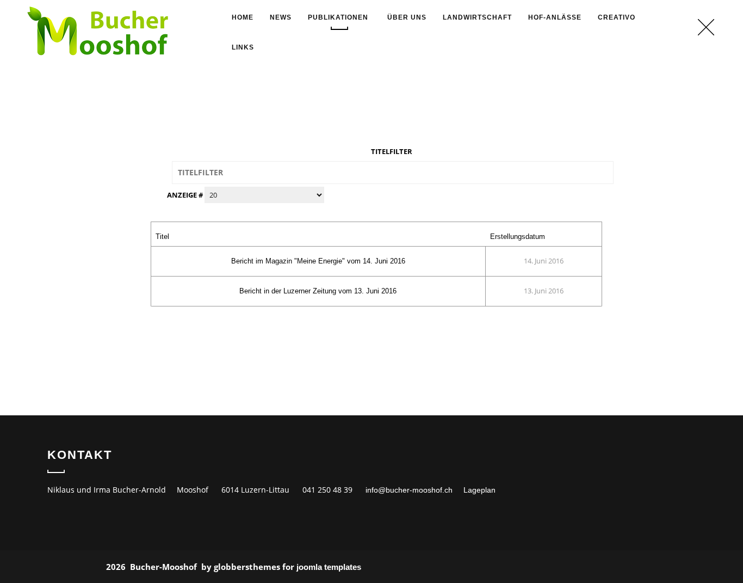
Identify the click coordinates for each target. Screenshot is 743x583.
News (281, 17)
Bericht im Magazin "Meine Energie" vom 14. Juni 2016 (318, 261)
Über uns (406, 17)
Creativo (616, 17)
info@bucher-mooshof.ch (409, 490)
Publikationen (338, 17)
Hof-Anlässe (554, 17)
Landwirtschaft (477, 17)
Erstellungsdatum (517, 236)
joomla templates (328, 567)
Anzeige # (186, 195)
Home (242, 17)
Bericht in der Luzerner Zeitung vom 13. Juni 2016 (318, 291)
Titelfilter (392, 151)
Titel (162, 236)
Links (243, 47)
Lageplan (479, 490)
